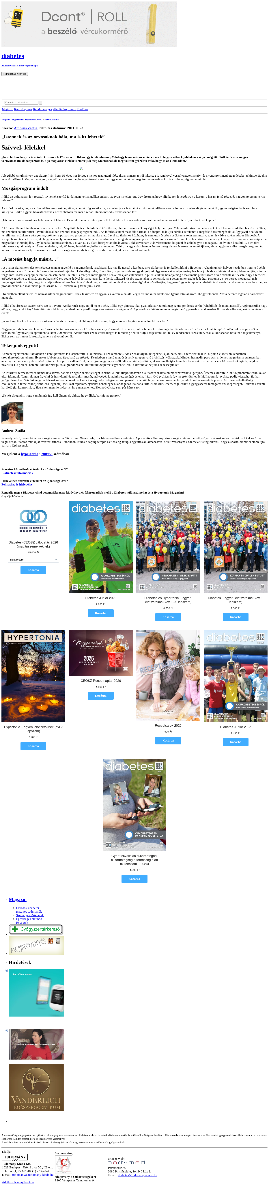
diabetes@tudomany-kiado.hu (137, 1175)
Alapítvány (60, 109)
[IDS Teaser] (36, 1058)
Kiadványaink (23, 109)
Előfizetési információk (17, 473)
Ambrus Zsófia (26, 128)
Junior (72, 109)
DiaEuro (82, 109)
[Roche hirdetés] (36, 1015)
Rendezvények (42, 109)
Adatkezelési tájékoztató (18, 1182)
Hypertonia (17, 120)
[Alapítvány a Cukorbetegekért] (63, 1173)
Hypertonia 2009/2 (33, 120)
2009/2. (47, 454)
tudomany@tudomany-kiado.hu (33, 1174)
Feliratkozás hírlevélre (17, 484)
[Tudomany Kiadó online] (15, 1160)
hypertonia (29, 454)
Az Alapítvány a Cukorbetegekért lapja (19, 66)
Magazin (7, 109)
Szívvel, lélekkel (51, 120)
